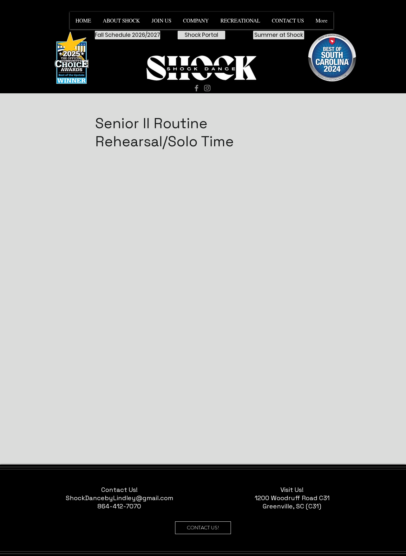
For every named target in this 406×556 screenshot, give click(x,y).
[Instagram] (207, 88)
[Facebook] (196, 88)
